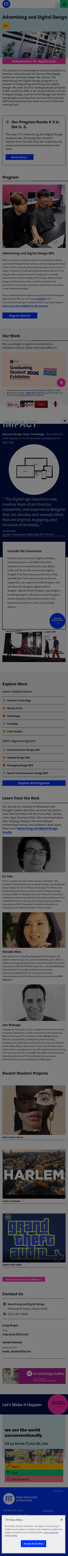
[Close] (61, 1519)
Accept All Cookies (33, 1543)
